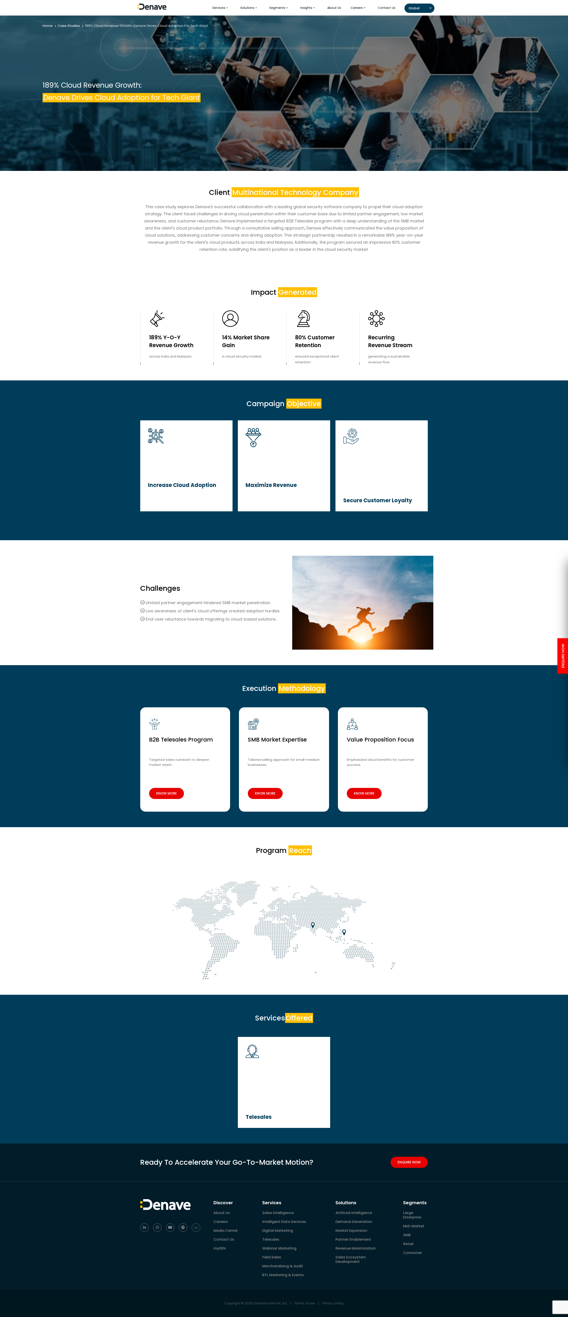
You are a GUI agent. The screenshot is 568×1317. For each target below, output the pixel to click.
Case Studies (69, 25)
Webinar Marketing (279, 1248)
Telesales (270, 1239)
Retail (408, 1243)
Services (219, 8)
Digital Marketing (277, 1230)
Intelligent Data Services (284, 1221)
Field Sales (271, 1257)
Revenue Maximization (355, 1248)
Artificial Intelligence (353, 1212)
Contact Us (386, 8)
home (48, 25)
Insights (306, 8)
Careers (357, 8)
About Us (334, 8)
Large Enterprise (412, 1215)
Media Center (225, 1230)
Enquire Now (409, 1162)
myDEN (219, 1248)
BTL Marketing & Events (283, 1274)
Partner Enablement (353, 1239)
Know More (166, 793)
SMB (407, 1235)
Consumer (412, 1252)
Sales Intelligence (278, 1212)
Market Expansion (351, 1230)
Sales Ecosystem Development (350, 1259)
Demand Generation (353, 1221)
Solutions (247, 8)
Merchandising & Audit (282, 1266)
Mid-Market (413, 1226)
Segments (277, 8)
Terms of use (304, 1303)
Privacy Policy (333, 1303)
